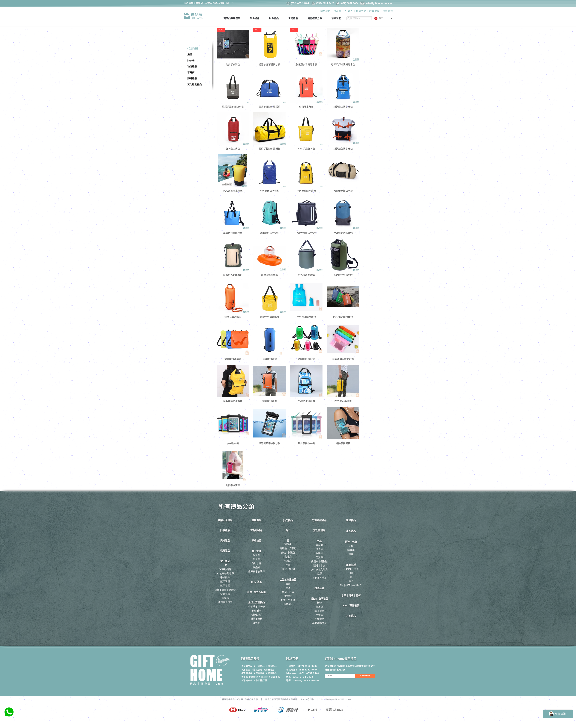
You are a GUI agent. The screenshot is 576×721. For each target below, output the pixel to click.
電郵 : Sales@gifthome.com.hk (302, 680)
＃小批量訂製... (261, 680)
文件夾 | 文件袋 (319, 569)
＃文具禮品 (274, 677)
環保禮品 (351, 520)
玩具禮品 (225, 550)
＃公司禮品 (259, 666)
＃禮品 (244, 677)
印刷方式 (361, 11)
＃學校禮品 (271, 673)
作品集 (337, 11)
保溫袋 (288, 560)
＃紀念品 (245, 670)
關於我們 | (326, 11)
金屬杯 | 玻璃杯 (256, 571)
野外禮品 (319, 619)
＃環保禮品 (271, 666)
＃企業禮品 (246, 666)
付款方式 (388, 11)
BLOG (349, 11)
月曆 (319, 573)
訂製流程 (374, 11)
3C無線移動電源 (225, 573)
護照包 (256, 622)
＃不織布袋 (246, 680)
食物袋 (288, 595)
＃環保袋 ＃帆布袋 (258, 677)
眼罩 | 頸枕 (256, 618)
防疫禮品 (225, 530)
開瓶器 (288, 604)
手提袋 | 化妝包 (288, 568)
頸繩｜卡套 (319, 565)
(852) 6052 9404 (307, 670)
